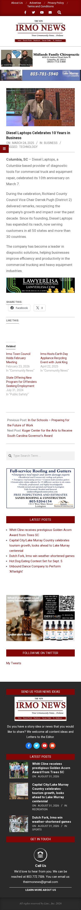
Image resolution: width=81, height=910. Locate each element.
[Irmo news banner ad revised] (40, 280)
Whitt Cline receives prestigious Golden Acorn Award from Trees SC (51, 768)
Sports (37, 829)
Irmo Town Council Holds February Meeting (18, 358)
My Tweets (13, 663)
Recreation (40, 809)
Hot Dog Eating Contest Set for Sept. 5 (35, 561)
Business (51, 143)
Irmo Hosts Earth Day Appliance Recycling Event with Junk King (54, 358)
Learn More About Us (40, 889)
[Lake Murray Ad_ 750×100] (40, 71)
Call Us (40, 866)
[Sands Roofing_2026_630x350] (40, 470)
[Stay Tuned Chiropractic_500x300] (40, 596)
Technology (28, 147)
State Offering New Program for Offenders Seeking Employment (21, 382)
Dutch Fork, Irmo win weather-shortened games (42, 556)
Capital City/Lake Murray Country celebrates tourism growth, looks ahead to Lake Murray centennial (39, 545)
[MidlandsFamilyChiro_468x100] (40, 51)
